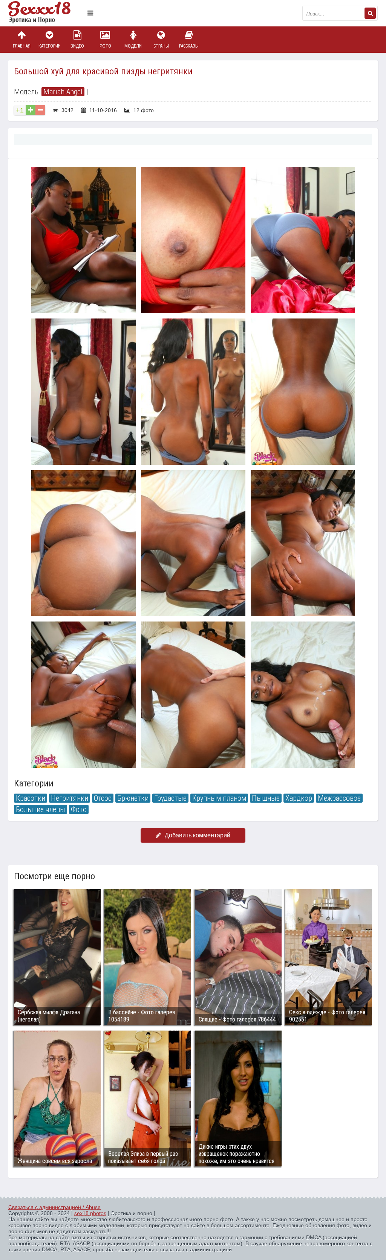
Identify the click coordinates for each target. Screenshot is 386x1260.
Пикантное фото (46, 13)
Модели (133, 46)
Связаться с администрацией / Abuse (54, 1207)
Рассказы (189, 46)
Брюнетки (133, 798)
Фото (105, 46)
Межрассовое (339, 798)
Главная (22, 46)
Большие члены (40, 809)
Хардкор (298, 798)
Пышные (266, 798)
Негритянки (69, 798)
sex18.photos (90, 1213)
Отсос (103, 798)
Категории (49, 46)
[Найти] (370, 13)
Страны (161, 46)
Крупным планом (219, 798)
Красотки (30, 798)
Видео (77, 46)
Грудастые (170, 798)
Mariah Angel (63, 91)
